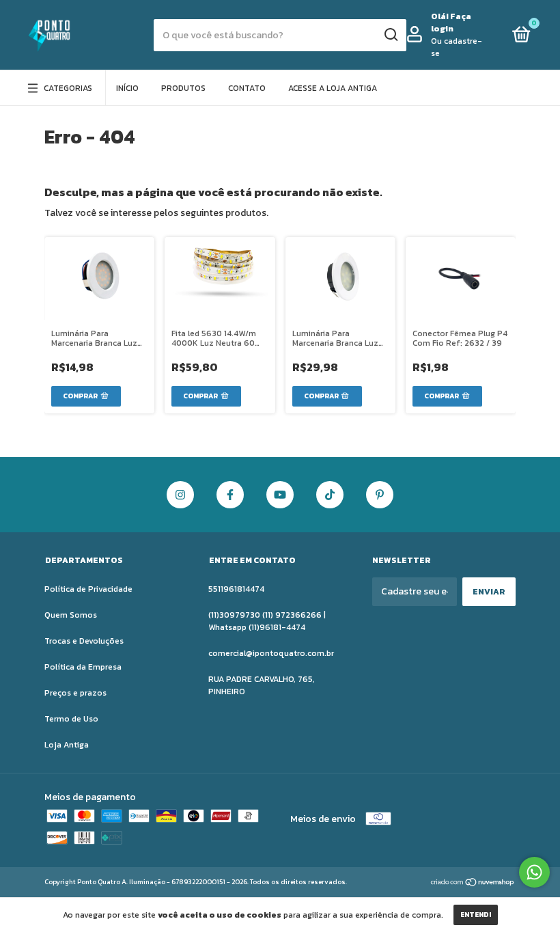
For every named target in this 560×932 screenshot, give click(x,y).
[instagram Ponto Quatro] (180, 494)
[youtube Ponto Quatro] (280, 494)
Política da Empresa (83, 667)
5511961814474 (236, 589)
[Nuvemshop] (473, 883)
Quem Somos (70, 615)
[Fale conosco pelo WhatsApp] (534, 872)
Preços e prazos (75, 693)
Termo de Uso (71, 719)
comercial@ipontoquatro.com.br (271, 653)
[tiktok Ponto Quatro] (330, 494)
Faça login (451, 22)
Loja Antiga (66, 745)
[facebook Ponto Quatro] (230, 494)
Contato (247, 88)
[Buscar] (390, 35)
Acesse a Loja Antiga (332, 88)
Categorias (68, 88)
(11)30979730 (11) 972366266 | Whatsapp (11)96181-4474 (267, 621)
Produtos (183, 88)
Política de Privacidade (88, 589)
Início (127, 88)
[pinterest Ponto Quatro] (379, 494)
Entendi (475, 914)
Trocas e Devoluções (84, 641)
